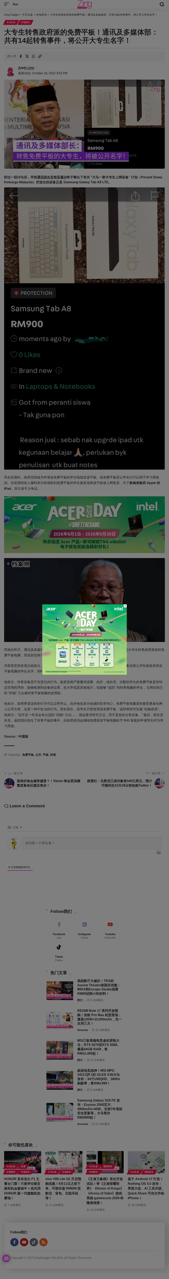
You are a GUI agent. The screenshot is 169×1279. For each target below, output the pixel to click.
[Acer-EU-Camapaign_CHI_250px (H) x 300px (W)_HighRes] (84, 639)
